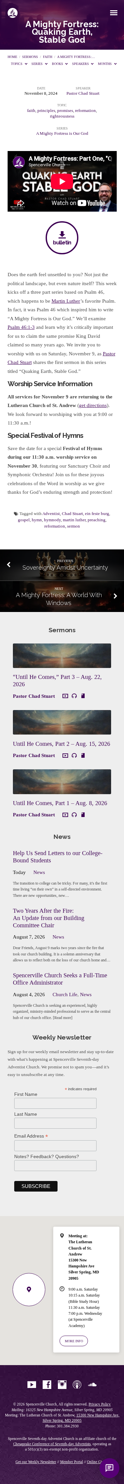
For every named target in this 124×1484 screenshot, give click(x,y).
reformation (85, 110)
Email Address (31, 1136)
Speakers (81, 64)
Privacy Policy (100, 1404)
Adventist (51, 513)
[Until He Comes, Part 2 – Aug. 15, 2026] (62, 730)
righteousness (62, 116)
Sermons (30, 57)
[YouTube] (31, 1385)
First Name (25, 1094)
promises (65, 110)
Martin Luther (66, 301)
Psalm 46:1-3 (21, 327)
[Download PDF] (83, 695)
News (39, 872)
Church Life (65, 994)
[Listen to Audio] (74, 695)
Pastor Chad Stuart (83, 93)
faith (47, 57)
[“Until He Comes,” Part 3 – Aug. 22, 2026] (62, 664)
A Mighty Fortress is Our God (62, 133)
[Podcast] (77, 1385)
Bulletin (62, 242)
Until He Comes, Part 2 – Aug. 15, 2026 (61, 744)
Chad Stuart (72, 513)
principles (46, 110)
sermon (73, 526)
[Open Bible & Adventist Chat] (109, 1468)
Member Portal (71, 1462)
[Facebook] (47, 1385)
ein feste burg (97, 513)
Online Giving (98, 1462)
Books (58, 64)
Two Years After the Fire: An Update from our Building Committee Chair (48, 918)
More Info (74, 1341)
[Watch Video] (65, 696)
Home (12, 57)
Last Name (25, 1114)
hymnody (52, 520)
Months (105, 64)
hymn (37, 520)
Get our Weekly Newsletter (36, 1462)
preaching (96, 520)
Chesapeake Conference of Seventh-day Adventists (52, 1444)
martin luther (74, 520)
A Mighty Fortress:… (76, 57)
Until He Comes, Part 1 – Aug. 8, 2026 (60, 803)
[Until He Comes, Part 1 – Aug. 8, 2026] (62, 790)
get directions (93, 405)
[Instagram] (62, 1385)
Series (37, 64)
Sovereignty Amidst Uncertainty (65, 567)
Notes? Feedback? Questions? (46, 1156)
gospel (24, 520)
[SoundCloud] (92, 1385)
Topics (17, 64)
